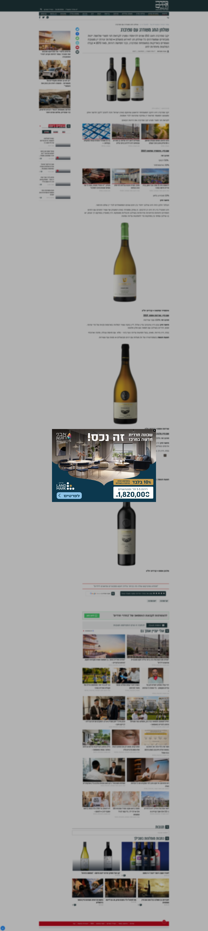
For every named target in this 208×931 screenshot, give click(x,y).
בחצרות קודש (153, 14)
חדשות (164, 14)
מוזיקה (115, 14)
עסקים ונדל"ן (74, 14)
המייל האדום (48, 9)
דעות (99, 14)
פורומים (43, 14)
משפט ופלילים (127, 14)
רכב (92, 14)
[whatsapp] (77, 72)
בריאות (107, 14)
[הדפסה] (77, 76)
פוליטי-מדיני (140, 14)
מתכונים (63, 14)
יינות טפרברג (152, 634)
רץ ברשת (53, 14)
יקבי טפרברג (164, 634)
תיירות (85, 14)
